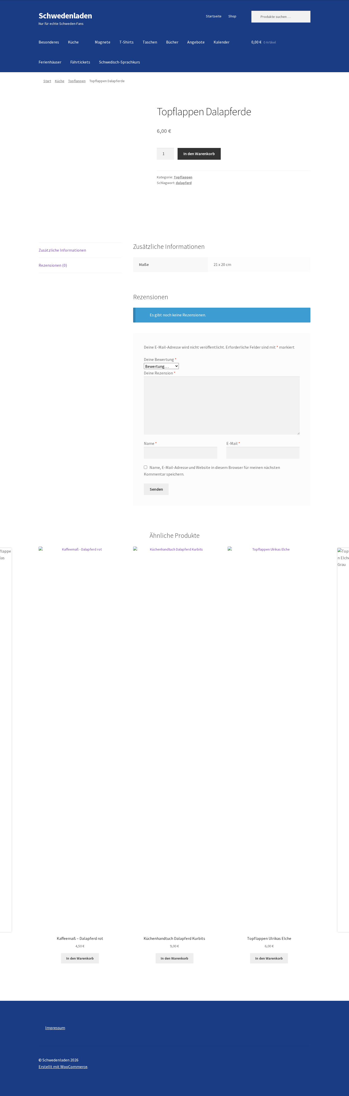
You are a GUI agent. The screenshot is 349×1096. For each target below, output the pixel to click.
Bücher (172, 42)
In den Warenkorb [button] (80, 958)
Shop (232, 16)
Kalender (221, 42)
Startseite (214, 16)
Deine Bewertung (160, 359)
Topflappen (77, 81)
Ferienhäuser (50, 62)
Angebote (196, 42)
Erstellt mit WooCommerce (63, 1066)
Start (47, 81)
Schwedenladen (65, 15)
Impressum (55, 1027)
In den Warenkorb (199, 153)
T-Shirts (126, 42)
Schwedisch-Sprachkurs (119, 62)
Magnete (102, 42)
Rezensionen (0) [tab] (53, 265)
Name (150, 443)
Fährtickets (80, 62)
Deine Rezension (160, 372)
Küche (73, 42)
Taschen (150, 42)
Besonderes (49, 42)
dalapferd (184, 182)
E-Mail (233, 443)
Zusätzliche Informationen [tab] (62, 250)
